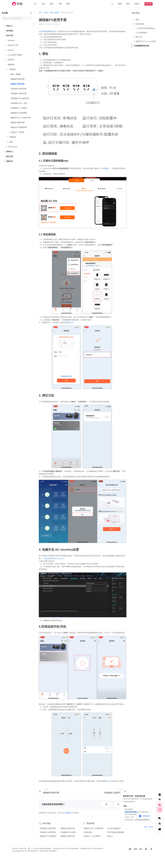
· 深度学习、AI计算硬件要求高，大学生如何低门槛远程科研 (93, 836)
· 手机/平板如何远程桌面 (115, 832)
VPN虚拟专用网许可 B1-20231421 (91, 848)
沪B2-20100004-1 (51, 851)
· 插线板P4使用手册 (67, 828)
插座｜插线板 (54, 12)
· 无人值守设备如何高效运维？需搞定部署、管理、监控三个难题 (116, 828)
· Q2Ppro (109, 836)
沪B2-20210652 (73, 848)
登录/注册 (148, 4)
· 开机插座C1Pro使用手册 (69, 832)
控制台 (137, 4)
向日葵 (46, 12)
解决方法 (70, 322)
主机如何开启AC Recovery (54, 558)
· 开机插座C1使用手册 (47, 832)
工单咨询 (111, 781)
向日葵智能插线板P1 (46, 31)
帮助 (128, 4)
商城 (120, 4)
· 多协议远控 (87, 832)
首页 (40, 12)
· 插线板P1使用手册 (67, 836)
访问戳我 (104, 168)
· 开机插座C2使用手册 (47, 828)
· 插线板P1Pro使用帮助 (47, 836)
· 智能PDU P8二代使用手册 (93, 828)
